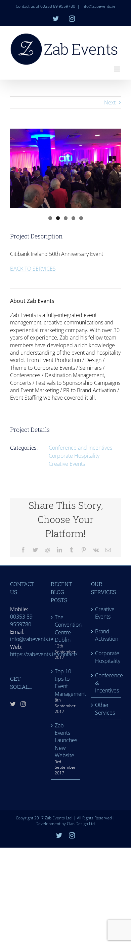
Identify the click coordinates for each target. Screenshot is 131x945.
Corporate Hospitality (74, 455)
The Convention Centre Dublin (66, 628)
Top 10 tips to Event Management (66, 683)
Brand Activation (106, 635)
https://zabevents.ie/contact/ (43, 654)
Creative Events (67, 463)
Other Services (105, 708)
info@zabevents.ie (99, 6)
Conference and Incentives (80, 447)
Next (110, 102)
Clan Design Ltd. (81, 823)
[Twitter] (12, 704)
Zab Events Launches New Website (66, 740)
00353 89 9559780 (21, 620)
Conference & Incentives (106, 683)
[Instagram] (23, 704)
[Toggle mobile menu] (117, 69)
